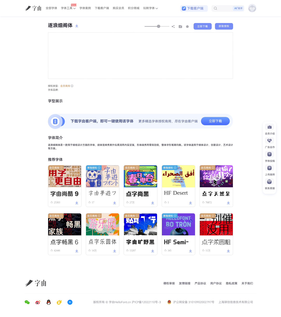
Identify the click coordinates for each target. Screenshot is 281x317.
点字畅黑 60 (64, 242)
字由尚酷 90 (64, 194)
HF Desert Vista (176, 194)
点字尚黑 (137, 193)
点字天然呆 (216, 193)
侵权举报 (169, 283)
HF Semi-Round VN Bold (177, 242)
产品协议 (200, 283)
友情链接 (184, 283)
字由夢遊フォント (102, 195)
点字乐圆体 (102, 241)
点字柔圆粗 (216, 241)
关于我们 (247, 283)
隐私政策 (231, 283)
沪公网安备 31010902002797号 (193, 302)
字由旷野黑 (140, 241)
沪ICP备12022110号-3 (146, 302)
